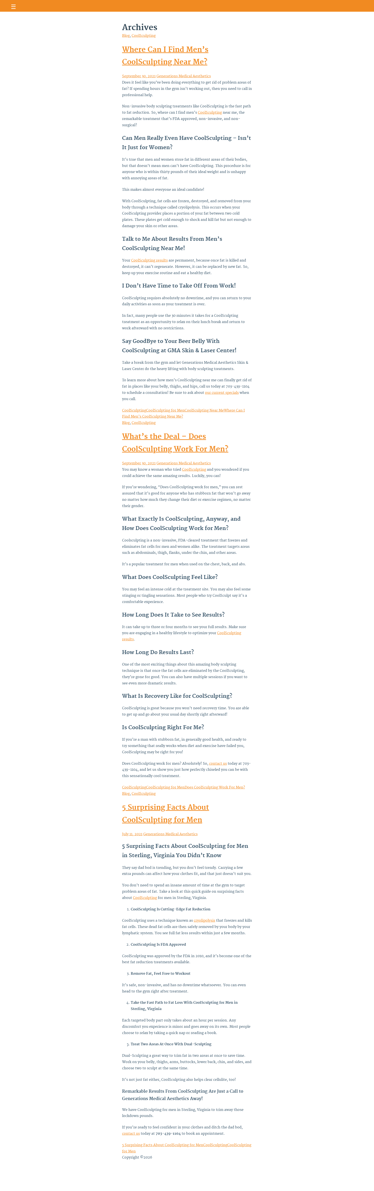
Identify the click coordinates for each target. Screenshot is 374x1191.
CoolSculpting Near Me (204, 410)
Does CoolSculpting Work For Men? (215, 787)
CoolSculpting (144, 36)
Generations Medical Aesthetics (183, 76)
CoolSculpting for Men (165, 410)
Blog (126, 36)
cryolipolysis (204, 920)
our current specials (222, 393)
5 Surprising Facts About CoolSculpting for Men (162, 1145)
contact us (218, 763)
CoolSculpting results (149, 260)
